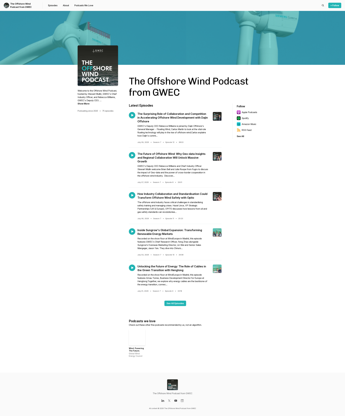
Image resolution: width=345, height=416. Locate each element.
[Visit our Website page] (182, 400)
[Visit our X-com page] (169, 400)
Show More (83, 103)
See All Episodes (175, 303)
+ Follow (334, 5)
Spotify (245, 118)
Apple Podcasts (249, 112)
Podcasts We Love (83, 5)
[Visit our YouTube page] (175, 400)
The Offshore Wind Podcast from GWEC (21, 5)
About (66, 5)
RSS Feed (246, 130)
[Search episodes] (323, 5)
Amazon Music (249, 124)
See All (240, 136)
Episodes (52, 5)
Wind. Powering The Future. (136, 349)
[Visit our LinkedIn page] (162, 400)
